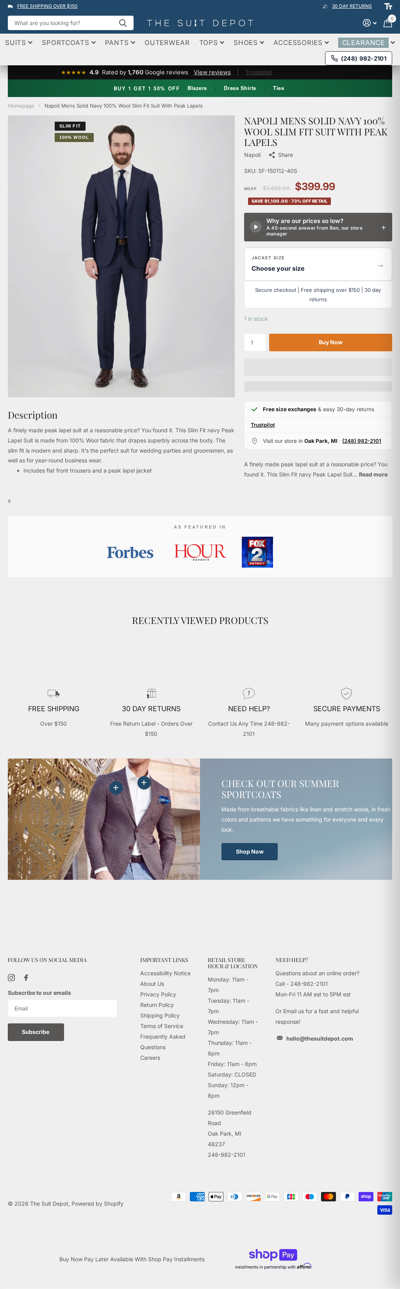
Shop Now (250, 851)
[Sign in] (369, 23)
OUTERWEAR (167, 43)
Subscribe (36, 1031)
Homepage (21, 105)
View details (144, 782)
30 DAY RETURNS (352, 6)
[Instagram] (11, 977)
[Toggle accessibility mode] (388, 6)
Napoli (252, 154)
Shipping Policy (160, 1015)
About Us (152, 983)
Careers (150, 1057)
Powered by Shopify (97, 1203)
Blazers (197, 88)
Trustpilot (258, 72)
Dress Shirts (240, 88)
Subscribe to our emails (39, 992)
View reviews (212, 72)
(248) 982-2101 (361, 441)
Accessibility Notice (165, 973)
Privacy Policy (158, 994)
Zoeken (123, 23)
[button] (318, 264)
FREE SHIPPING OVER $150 (47, 6)
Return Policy (157, 1004)
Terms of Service (161, 1026)
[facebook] (26, 977)
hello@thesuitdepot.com (319, 1038)
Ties (278, 88)
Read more (373, 474)
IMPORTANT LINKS (164, 960)
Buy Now (331, 342)
